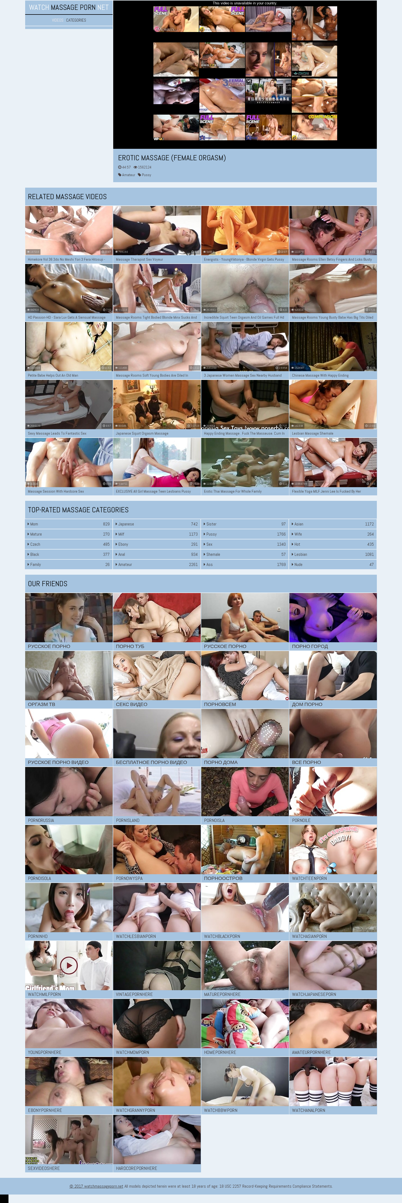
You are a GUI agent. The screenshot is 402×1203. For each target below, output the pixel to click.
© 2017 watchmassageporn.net (96, 1186)
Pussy (146, 174)
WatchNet (69, 7)
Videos (57, 20)
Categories (76, 20)
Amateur (128, 174)
